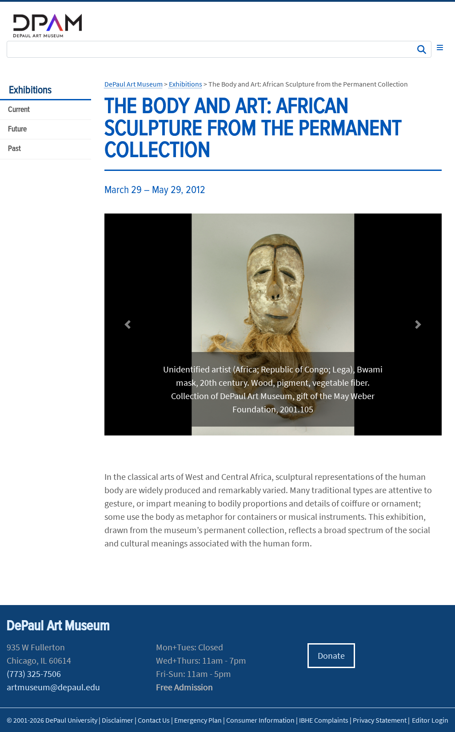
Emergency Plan (198, 720)
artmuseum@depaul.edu (53, 686)
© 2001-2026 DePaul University (52, 720)
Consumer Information (260, 720)
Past (14, 149)
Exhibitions (30, 90)
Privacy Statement (380, 720)
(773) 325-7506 (34, 673)
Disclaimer (117, 720)
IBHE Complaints (323, 720)
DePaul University (53, 25)
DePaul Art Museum (133, 83)
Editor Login (430, 720)
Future (17, 129)
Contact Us (154, 720)
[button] (127, 324)
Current (19, 110)
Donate (331, 655)
